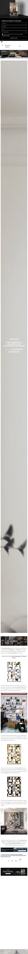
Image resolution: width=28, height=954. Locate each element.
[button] (27, 17)
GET (1, 22)
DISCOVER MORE (14, 6)
